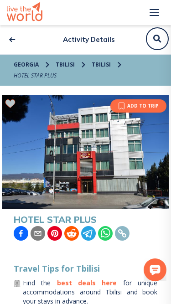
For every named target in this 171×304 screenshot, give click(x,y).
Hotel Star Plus (35, 75)
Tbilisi (65, 64)
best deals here (87, 282)
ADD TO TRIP (143, 106)
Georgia (26, 64)
